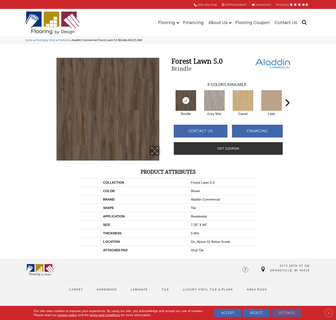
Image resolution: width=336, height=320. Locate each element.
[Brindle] (185, 100)
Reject (256, 313)
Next (287, 96)
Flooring (166, 22)
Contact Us (286, 22)
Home (29, 40)
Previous (169, 96)
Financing (193, 22)
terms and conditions (105, 315)
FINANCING (263, 4)
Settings (286, 313)
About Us (217, 22)
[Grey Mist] (214, 100)
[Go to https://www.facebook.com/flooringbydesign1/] (245, 270)
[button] (178, 22)
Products (63, 40)
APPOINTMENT (236, 4)
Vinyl (52, 40)
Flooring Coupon (252, 22)
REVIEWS (282, 4)
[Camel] (243, 100)
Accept (227, 313)
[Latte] (271, 100)
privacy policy (67, 315)
